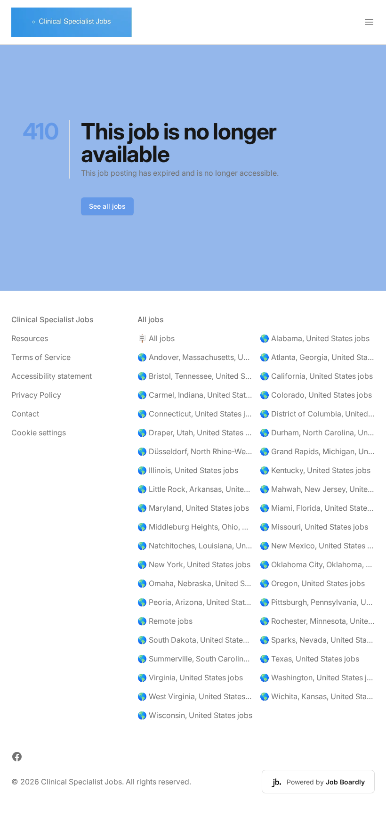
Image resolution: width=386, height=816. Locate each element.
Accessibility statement (51, 376)
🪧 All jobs (156, 338)
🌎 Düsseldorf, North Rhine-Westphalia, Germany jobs (194, 451)
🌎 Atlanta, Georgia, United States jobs (317, 357)
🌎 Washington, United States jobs (317, 677)
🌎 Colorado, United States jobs (316, 395)
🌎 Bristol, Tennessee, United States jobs (194, 376)
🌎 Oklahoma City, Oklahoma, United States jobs (317, 564)
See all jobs (107, 206)
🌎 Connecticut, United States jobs (194, 413)
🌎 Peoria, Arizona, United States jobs (194, 602)
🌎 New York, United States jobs (193, 564)
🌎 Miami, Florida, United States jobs (317, 508)
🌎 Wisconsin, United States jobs (194, 715)
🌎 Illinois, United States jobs (187, 470)
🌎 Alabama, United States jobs (315, 338)
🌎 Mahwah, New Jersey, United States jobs (317, 489)
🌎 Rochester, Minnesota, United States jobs (317, 621)
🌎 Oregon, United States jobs (312, 583)
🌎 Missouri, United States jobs (314, 526)
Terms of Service (41, 357)
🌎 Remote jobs (165, 621)
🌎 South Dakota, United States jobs (194, 640)
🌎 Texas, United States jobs (309, 658)
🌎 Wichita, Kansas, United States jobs (317, 696)
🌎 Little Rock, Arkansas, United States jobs (194, 489)
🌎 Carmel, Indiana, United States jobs (194, 395)
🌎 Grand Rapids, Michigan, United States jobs (317, 451)
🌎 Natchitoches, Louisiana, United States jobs (194, 545)
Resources (29, 338)
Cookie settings (38, 432)
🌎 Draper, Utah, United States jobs (194, 432)
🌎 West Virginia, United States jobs (194, 696)
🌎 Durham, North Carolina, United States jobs (317, 432)
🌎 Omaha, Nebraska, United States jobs (194, 583)
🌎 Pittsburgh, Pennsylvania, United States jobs (317, 602)
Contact (25, 413)
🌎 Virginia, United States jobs (190, 677)
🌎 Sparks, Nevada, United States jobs (317, 640)
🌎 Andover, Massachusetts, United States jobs (194, 357)
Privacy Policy (36, 395)
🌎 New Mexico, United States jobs (317, 545)
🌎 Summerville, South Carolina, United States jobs (194, 658)
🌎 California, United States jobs (316, 376)
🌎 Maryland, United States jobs (193, 508)
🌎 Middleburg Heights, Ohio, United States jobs (194, 526)
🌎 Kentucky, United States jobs (315, 470)
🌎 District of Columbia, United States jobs (317, 413)
